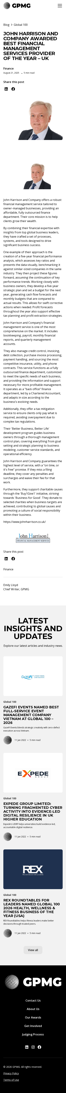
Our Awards (33, 1017)
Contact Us (33, 1000)
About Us (33, 1009)
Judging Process (33, 1034)
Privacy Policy (11, 1073)
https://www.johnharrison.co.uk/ (24, 522)
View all (33, 950)
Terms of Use (11, 1080)
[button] (59, 5)
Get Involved (33, 1026)
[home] (17, 5)
